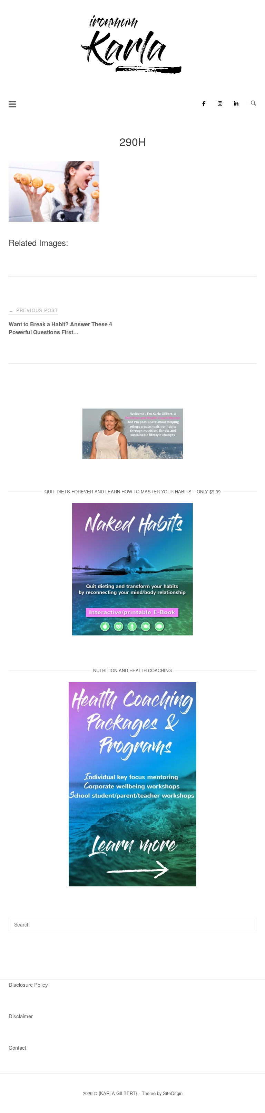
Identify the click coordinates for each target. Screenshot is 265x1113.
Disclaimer (21, 1016)
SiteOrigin (173, 1093)
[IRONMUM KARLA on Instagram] (218, 103)
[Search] (248, 921)
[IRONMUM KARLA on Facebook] (202, 103)
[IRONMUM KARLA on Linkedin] (234, 103)
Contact (17, 1047)
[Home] (132, 74)
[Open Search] (253, 103)
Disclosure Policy (28, 984)
